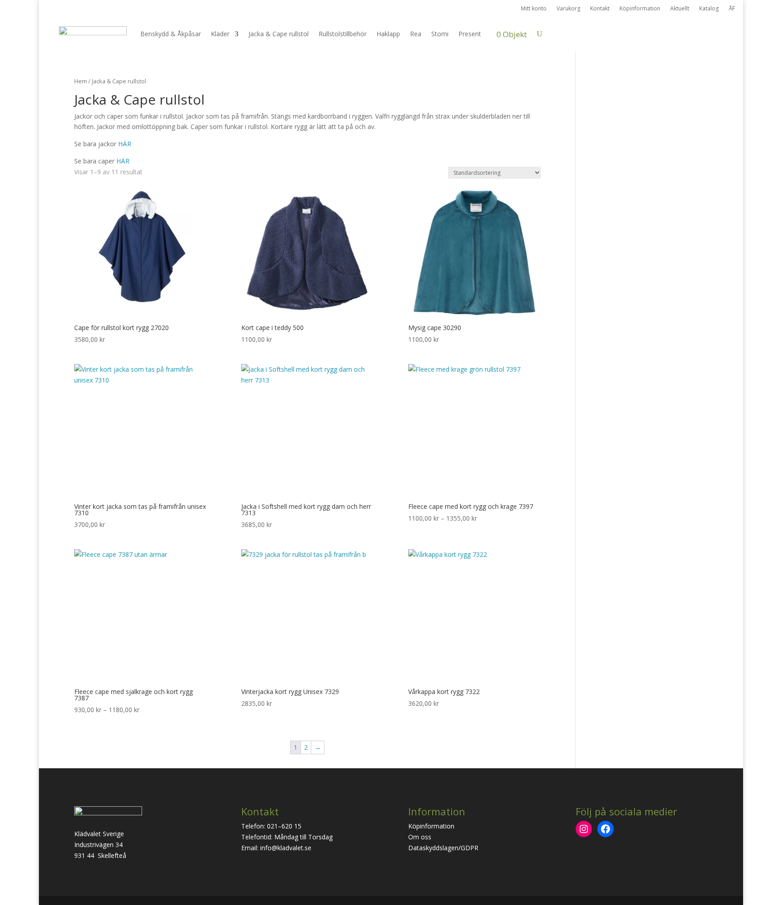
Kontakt (600, 8)
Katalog (709, 8)
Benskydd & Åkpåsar (170, 33)
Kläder (220, 33)
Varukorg (568, 8)
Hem (80, 81)
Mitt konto (534, 8)
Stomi (439, 33)
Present (469, 33)
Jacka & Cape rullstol (278, 33)
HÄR (124, 143)
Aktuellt (679, 8)
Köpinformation (640, 8)
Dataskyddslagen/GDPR (443, 847)
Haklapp (388, 33)
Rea (415, 33)
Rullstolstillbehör (343, 33)
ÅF (732, 8)
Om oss (419, 837)
